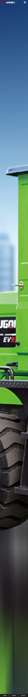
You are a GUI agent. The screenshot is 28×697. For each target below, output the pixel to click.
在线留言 (14, 695)
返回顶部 (23, 695)
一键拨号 (5, 695)
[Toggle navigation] (25, 2)
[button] (2, 348)
